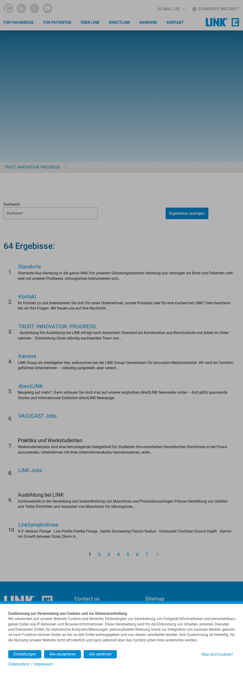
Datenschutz (19, 664)
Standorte (29, 267)
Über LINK (90, 22)
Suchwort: (12, 204)
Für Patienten (57, 22)
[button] (172, 9)
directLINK (119, 22)
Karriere (148, 22)
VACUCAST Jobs (37, 416)
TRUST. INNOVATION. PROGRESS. (32, 167)
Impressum (43, 664)
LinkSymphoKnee (38, 525)
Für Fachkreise (19, 22)
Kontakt (175, 22)
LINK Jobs (30, 470)
